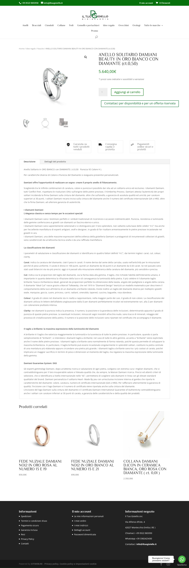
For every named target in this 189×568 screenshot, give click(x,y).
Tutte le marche (152, 25)
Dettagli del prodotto (55, 161)
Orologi (136, 25)
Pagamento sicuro (30, 525)
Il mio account (146, 3)
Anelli (25, 25)
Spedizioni (26, 516)
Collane (61, 25)
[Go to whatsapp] (182, 559)
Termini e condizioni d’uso (34, 520)
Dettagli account (82, 530)
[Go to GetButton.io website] (182, 565)
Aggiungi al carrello (127, 92)
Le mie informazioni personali (89, 516)
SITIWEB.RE (37, 563)
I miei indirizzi (81, 525)
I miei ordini (80, 520)
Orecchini (123, 25)
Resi (23, 534)
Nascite (40, 48)
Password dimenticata (85, 534)
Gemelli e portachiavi (88, 25)
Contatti (25, 543)
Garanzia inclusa (29, 530)
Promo (94, 31)
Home (21, 48)
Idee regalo (109, 25)
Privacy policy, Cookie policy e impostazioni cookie (70, 563)
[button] (85, 57)
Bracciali (36, 25)
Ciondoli (49, 25)
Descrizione (29, 161)
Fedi (71, 25)
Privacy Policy (27, 539)
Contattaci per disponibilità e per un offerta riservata (140, 103)
